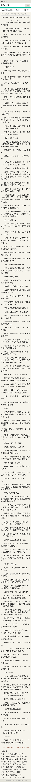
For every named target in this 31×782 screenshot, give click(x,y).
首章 (3, 747)
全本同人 (11, 10)
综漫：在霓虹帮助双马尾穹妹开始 (14, 756)
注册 (2, 1)
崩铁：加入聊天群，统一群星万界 (14, 759)
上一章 (8, 747)
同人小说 (4, 10)
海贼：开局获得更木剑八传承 (12, 754)
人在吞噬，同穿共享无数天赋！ (19, 14)
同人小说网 (5, 5)
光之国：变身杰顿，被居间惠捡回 (14, 762)
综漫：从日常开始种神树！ (11, 772)
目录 (27, 747)
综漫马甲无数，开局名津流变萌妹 (14, 764)
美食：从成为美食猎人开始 (11, 775)
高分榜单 (27, 10)
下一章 (19, 747)
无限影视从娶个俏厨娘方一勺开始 (14, 769)
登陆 (5, 1)
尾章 (23, 747)
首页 (2, 14)
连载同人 (19, 10)
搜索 (28, 5)
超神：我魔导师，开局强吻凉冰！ (14, 767)
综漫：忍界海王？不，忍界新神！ (14, 777)
